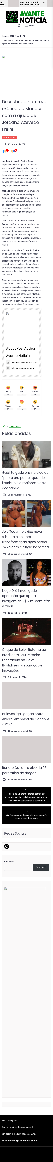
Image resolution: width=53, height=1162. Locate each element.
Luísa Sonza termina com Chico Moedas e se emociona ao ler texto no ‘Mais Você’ (32, 3)
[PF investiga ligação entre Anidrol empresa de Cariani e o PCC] (26, 695)
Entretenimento (9, 137)
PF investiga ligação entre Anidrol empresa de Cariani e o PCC (25, 719)
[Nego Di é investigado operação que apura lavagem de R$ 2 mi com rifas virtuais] (26, 572)
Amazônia (15, 426)
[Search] (19, 25)
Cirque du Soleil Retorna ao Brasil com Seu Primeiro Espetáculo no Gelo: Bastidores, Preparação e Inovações (24, 660)
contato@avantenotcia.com (24, 362)
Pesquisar (9, 861)
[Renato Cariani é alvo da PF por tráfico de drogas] (26, 749)
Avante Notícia (18, 356)
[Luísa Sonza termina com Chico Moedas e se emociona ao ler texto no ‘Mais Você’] (13, 3)
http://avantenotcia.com (23, 368)
